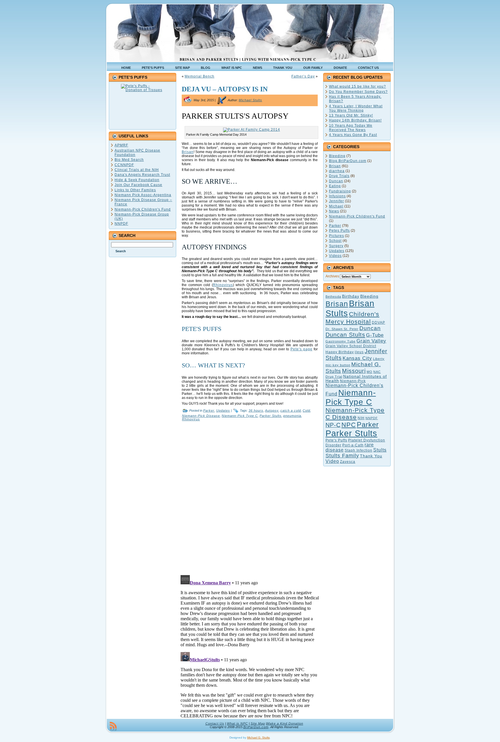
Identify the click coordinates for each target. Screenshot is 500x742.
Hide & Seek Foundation (137, 180)
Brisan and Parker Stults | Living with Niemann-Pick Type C (248, 59)
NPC (348, 424)
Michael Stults (250, 100)
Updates (223, 410)
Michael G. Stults (258, 737)
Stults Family (342, 456)
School (335, 241)
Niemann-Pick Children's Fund (143, 209)
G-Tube (375, 335)
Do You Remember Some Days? (358, 92)
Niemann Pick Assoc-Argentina (143, 195)
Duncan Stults (345, 335)
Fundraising (340, 191)
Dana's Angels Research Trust (142, 175)
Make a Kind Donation (285, 723)
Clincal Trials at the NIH (137, 170)
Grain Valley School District (351, 346)
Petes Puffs (339, 231)
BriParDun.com (256, 727)
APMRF (121, 145)
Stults (380, 450)
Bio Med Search (129, 160)
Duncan (336, 181)
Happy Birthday (340, 352)
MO (369, 371)
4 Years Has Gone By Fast (353, 135)
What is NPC (237, 723)
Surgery (336, 246)
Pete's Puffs (336, 440)
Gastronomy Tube (341, 341)
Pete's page (301, 349)
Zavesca (347, 462)
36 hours (256, 410)
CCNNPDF (124, 165)
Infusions (337, 196)
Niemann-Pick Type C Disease (355, 413)
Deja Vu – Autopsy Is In (225, 89)
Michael (336, 206)
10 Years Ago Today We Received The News (350, 128)
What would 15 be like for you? (357, 86)
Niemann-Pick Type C (240, 415)
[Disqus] (249, 497)
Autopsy (272, 410)
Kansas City (357, 358)
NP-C (333, 425)
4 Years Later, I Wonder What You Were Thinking (356, 108)
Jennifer (336, 201)
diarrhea (337, 171)
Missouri (354, 371)
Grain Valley (371, 341)
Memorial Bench (199, 76)
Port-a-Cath (353, 445)
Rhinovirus (223, 285)
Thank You (371, 456)
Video (332, 461)
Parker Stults (271, 415)
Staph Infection (358, 450)
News (334, 211)
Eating (335, 186)
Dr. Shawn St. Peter (342, 329)
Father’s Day (303, 76)
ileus (359, 352)
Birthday (350, 296)
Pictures (336, 236)
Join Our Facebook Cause (138, 185)
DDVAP (378, 323)
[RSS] (113, 726)
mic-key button (338, 365)
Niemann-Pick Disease (201, 415)
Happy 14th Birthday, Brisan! (355, 120)
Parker (208, 410)
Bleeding (337, 156)
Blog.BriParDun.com (347, 161)
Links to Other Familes (135, 190)
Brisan (188, 152)
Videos (335, 256)
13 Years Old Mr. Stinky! (351, 115)
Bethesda (333, 296)
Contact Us (214, 723)
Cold (306, 410)
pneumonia (292, 415)
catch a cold (290, 410)
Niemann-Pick (353, 381)
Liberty (379, 358)
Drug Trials (339, 176)
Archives (332, 276)
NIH (361, 418)
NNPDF (121, 224)
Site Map (258, 723)
